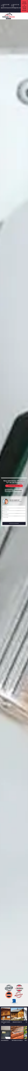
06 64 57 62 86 (16, 5)
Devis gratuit (9, 490)
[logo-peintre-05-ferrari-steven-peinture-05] (8, 16)
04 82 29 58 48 (6, 5)
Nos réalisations (14, 485)
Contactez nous (18, 490)
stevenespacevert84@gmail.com (11, 8)
